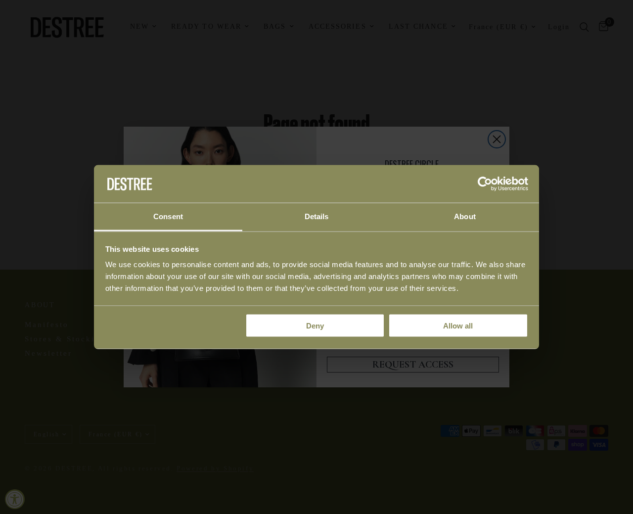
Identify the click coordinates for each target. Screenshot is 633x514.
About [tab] (465, 216)
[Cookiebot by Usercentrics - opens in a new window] (485, 183)
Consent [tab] (168, 216)
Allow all (458, 325)
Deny (315, 325)
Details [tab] (317, 216)
